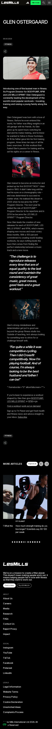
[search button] (43, 2)
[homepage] (15, 564)
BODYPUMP (37, 398)
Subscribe (22, 417)
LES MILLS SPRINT (16, 401)
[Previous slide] (41, 464)
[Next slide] (46, 464)
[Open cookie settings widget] (4, 724)
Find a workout (14, 406)
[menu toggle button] (49, 2)
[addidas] (27, 3)
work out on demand (31, 406)
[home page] (10, 2)
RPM (30, 401)
